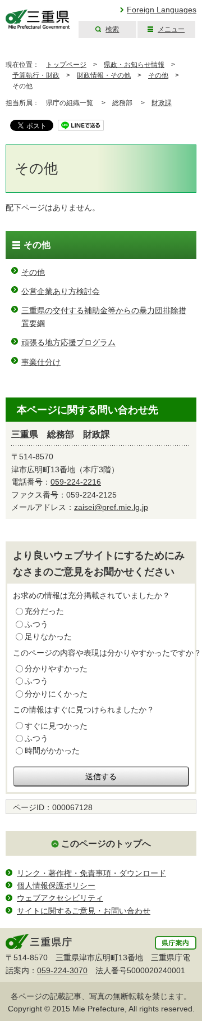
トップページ (66, 65)
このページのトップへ (106, 843)
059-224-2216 (75, 481)
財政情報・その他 (104, 75)
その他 (158, 75)
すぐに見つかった (56, 725)
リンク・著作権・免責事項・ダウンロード (91, 873)
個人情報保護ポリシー (56, 885)
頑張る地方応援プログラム (68, 342)
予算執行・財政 (35, 75)
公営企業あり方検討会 (60, 291)
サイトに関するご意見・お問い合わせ (83, 910)
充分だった (44, 611)
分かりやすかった (56, 668)
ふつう (36, 624)
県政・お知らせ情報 (134, 65)
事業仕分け (41, 362)
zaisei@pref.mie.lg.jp (111, 507)
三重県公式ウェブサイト (38, 19)
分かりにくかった (56, 693)
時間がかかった (52, 750)
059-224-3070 (62, 970)
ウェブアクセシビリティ (60, 897)
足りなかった (48, 636)
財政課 (162, 103)
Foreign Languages (161, 9)
